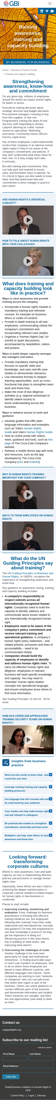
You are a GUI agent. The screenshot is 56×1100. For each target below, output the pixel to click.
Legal (31, 1095)
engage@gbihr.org (11, 1029)
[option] (28, 36)
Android (34, 462)
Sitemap (41, 1095)
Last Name (35, 1054)
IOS (20, 462)
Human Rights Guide (39, 432)
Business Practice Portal (24, 70)
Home (5, 70)
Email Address (11, 1066)
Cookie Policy (18, 1095)
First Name (8, 1054)
